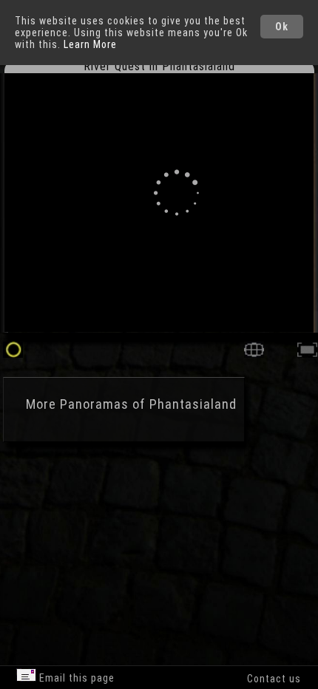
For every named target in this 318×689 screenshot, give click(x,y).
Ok (281, 27)
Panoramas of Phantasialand (148, 404)
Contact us (274, 679)
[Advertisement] (125, 525)
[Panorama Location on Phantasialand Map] (254, 354)
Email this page (75, 678)
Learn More (90, 44)
